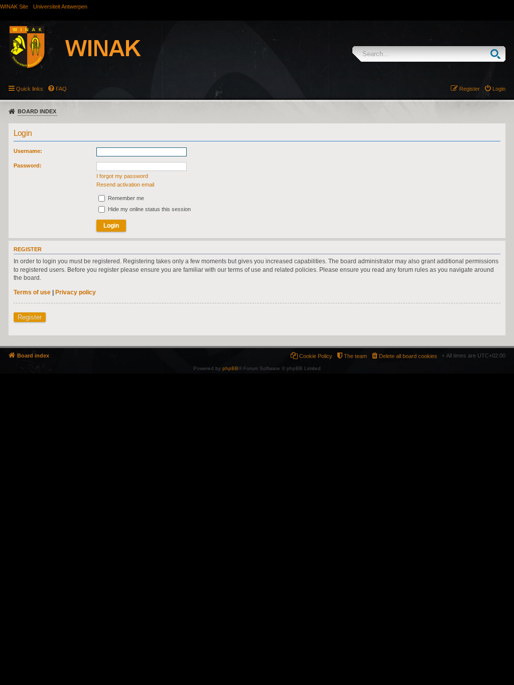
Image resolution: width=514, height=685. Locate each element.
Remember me (125, 198)
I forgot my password (122, 176)
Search (497, 54)
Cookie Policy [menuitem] (315, 356)
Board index (37, 111)
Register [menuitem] (469, 89)
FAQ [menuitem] (61, 89)
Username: (28, 151)
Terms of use (32, 292)
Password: (28, 165)
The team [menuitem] (355, 356)
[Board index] (86, 49)
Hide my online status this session (148, 209)
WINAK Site (14, 7)
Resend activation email (125, 185)
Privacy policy (75, 292)
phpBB (230, 368)
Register (30, 317)
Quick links (29, 89)
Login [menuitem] (498, 89)
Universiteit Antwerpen (60, 7)
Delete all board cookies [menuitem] (408, 356)
